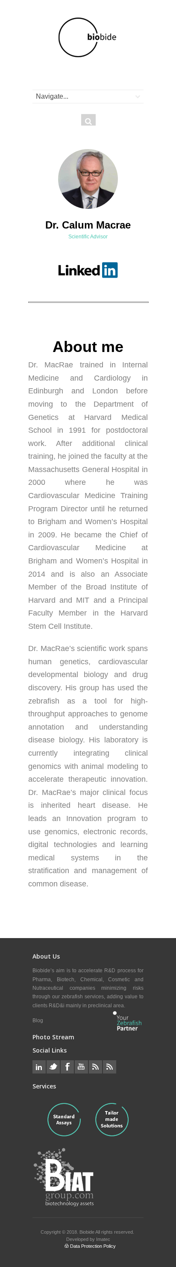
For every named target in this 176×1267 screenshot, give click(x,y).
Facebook (67, 1066)
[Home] (88, 37)
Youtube (81, 1066)
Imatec (103, 1239)
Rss (95, 1066)
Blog (37, 1021)
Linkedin (39, 1066)
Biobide (87, 1232)
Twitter (53, 1066)
